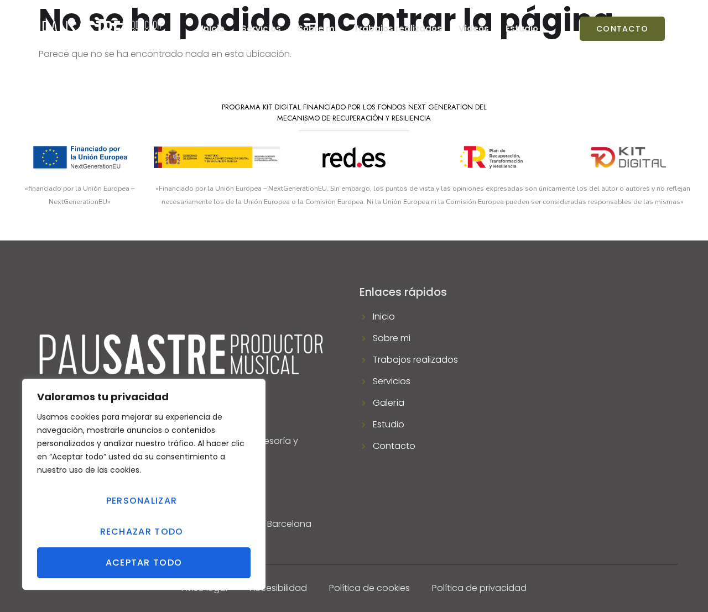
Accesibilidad (278, 588)
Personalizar (142, 500)
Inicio (213, 28)
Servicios (261, 28)
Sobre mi (317, 28)
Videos (474, 28)
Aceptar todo (144, 562)
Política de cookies (369, 588)
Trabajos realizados (397, 28)
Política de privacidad (479, 588)
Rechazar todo (142, 531)
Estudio (522, 28)
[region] (144, 484)
